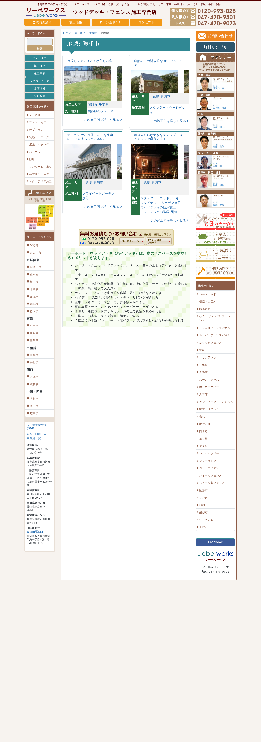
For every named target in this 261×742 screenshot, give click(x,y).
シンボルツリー (209, 453)
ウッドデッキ (150, 202)
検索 (39, 48)
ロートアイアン (209, 468)
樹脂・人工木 (207, 301)
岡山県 (34, 406)
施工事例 (39, 73)
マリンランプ (207, 357)
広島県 (34, 413)
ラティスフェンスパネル (214, 328)
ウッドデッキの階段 (155, 211)
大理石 (203, 527)
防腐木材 (205, 309)
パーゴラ (35, 152)
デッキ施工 (36, 115)
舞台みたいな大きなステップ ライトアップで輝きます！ (158, 137)
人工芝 (203, 394)
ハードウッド (207, 294)
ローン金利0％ (110, 22)
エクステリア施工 (40, 181)
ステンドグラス (209, 379)
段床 (32, 159)
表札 (202, 416)
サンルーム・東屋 (40, 166)
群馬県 (34, 304)
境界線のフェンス (100, 111)
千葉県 (34, 289)
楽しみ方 (39, 96)
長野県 (34, 362)
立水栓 (203, 365)
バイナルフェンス (210, 475)
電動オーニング (39, 137)
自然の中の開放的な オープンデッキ (158, 62)
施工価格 (75, 22)
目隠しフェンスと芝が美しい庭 (89, 60)
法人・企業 (40, 58)
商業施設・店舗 (39, 174)
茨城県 (34, 296)
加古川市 (35, 252)
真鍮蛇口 (205, 372)
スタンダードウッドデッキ (160, 198)
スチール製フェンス (212, 483)
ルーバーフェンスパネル (214, 335)
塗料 (202, 350)
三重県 (34, 340)
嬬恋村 (34, 245)
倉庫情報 (39, 88)
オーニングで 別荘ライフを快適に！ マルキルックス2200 (90, 137)
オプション (36, 129)
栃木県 (34, 311)
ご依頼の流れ (42, 22)
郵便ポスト (206, 424)
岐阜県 (34, 333)
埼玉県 (34, 282)
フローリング (207, 461)
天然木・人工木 (40, 81)
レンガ (203, 497)
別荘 (85, 198)
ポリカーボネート (210, 387)
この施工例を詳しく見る (102, 119)
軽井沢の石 (206, 520)
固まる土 (205, 431)
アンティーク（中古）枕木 (216, 401)
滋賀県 (34, 384)
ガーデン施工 (171, 202)
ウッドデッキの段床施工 (158, 207)
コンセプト (146, 22)
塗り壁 (203, 438)
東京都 (34, 274)
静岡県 (34, 326)
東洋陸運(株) (35, 531)
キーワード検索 (36, 33)
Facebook (215, 542)
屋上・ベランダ (39, 144)
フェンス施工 (37, 122)
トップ (66, 33)
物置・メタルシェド (212, 409)
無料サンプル (215, 47)
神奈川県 (35, 267)
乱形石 (203, 490)
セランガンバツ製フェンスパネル (215, 318)
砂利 (202, 505)
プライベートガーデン (98, 193)
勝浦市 (92, 104)
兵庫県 (34, 377)
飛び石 (203, 512)
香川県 (34, 398)
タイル (203, 446)
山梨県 (34, 355)
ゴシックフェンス (210, 342)
